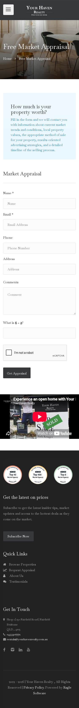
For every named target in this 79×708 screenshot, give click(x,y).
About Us (16, 576)
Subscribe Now (18, 536)
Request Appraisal (21, 570)
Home (7, 59)
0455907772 (13, 634)
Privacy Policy (34, 687)
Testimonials (18, 581)
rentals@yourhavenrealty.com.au (27, 639)
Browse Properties (22, 564)
